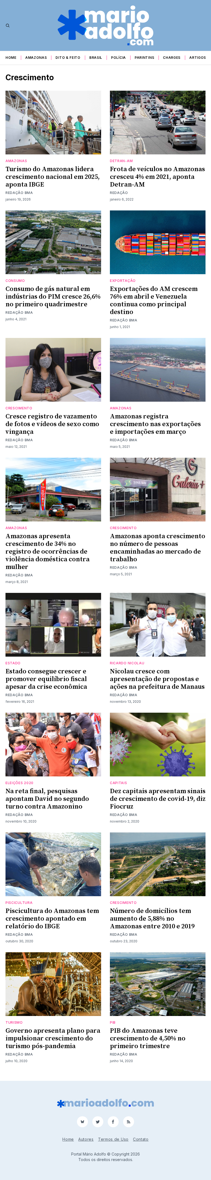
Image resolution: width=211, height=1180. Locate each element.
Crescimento (18, 408)
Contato (141, 1139)
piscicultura (18, 903)
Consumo (15, 281)
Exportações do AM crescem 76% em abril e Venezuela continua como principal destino (154, 300)
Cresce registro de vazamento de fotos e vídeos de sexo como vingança (52, 424)
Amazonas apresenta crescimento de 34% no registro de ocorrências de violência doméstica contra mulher (47, 551)
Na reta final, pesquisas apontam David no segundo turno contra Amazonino (47, 799)
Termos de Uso (113, 1139)
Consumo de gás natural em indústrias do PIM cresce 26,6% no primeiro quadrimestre (53, 297)
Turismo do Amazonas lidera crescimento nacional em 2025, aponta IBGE (52, 177)
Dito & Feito (67, 57)
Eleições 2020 (19, 783)
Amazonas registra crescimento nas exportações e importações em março (155, 424)
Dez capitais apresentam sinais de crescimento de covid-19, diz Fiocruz (158, 799)
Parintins (144, 57)
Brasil (95, 57)
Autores (86, 1139)
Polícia (118, 57)
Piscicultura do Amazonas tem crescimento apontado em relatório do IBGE (52, 919)
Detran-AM (121, 161)
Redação (119, 193)
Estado (13, 663)
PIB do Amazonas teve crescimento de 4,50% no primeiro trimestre (147, 1038)
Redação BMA (19, 193)
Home (10, 57)
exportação (123, 281)
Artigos (197, 57)
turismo (14, 1022)
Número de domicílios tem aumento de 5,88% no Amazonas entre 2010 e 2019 (152, 919)
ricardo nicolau (127, 663)
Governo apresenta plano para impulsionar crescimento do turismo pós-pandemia (52, 1038)
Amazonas (36, 57)
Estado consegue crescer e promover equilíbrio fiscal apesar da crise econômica (46, 679)
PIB (113, 1022)
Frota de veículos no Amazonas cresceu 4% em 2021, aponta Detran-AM (157, 177)
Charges (172, 57)
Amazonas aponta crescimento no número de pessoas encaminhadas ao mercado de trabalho (157, 547)
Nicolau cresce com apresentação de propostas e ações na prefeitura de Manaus (157, 679)
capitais (118, 783)
